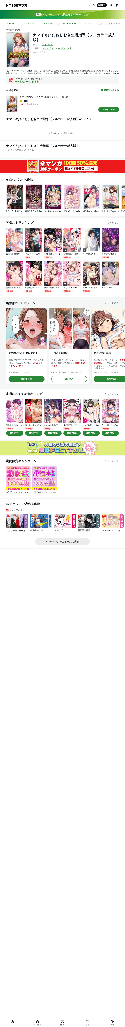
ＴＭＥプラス (48, 48)
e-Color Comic (65, 48)
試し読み (69, 378)
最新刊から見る (111, 90)
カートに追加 (109, 109)
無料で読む (26, 378)
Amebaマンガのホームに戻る (62, 541)
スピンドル (47, 44)
